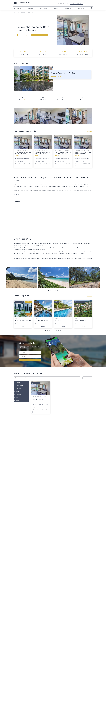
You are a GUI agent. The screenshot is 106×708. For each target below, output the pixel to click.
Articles (56, 8)
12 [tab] (29, 316)
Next (92, 76)
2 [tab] (18, 148)
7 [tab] (24, 148)
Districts (30, 8)
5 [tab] (21, 148)
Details (23, 166)
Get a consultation (30, 360)
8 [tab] (25, 148)
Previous (14, 76)
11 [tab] (29, 148)
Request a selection (76, 3)
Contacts (81, 8)
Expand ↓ (16, 194)
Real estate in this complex (39, 35)
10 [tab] (27, 148)
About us (68, 8)
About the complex (24, 35)
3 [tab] (19, 148)
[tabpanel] (23, 151)
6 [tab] (22, 148)
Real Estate (17, 8)
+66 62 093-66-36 (63, 3)
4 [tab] (20, 148)
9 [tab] (26, 148)
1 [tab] (16, 148)
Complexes (43, 8)
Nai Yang (25, 99)
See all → (89, 131)
